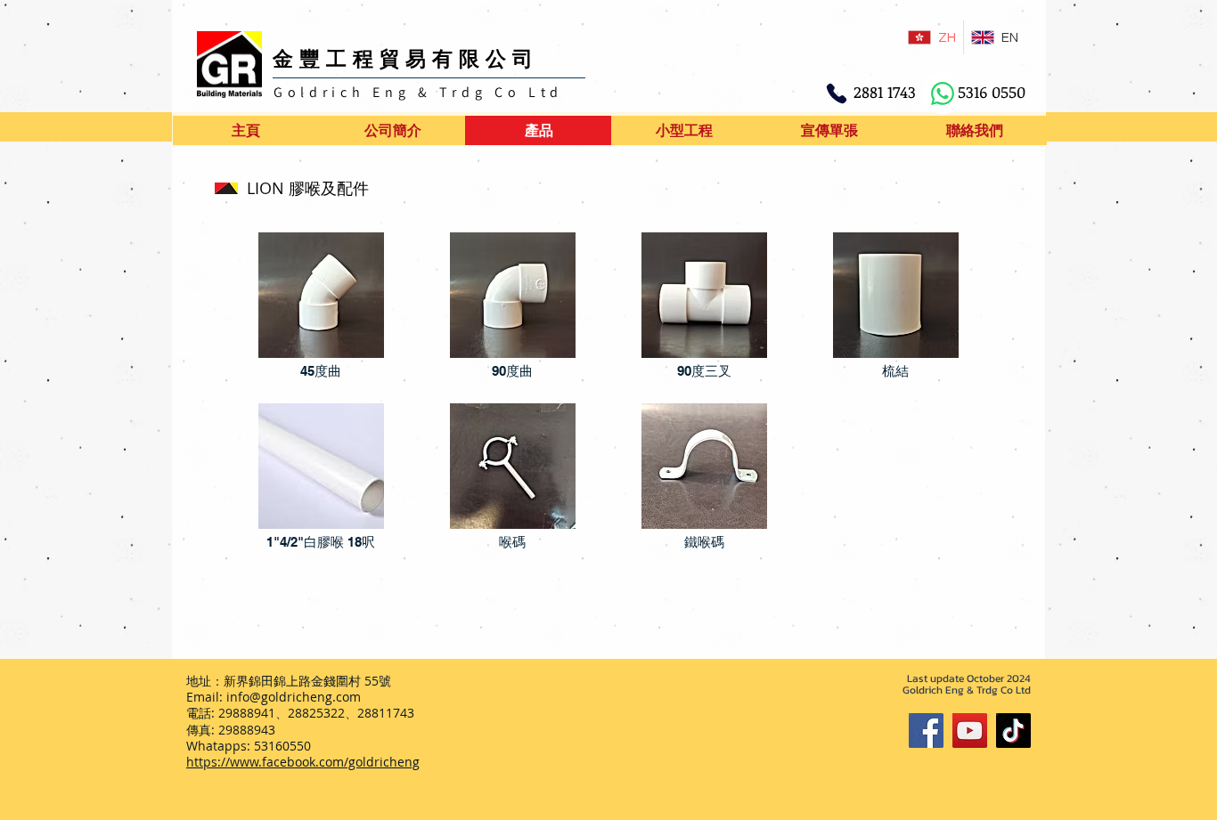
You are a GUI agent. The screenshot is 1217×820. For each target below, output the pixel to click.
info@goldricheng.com (293, 696)
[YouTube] (969, 730)
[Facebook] (926, 730)
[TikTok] (1013, 730)
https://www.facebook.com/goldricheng (303, 761)
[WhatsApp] (942, 93)
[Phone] (836, 93)
